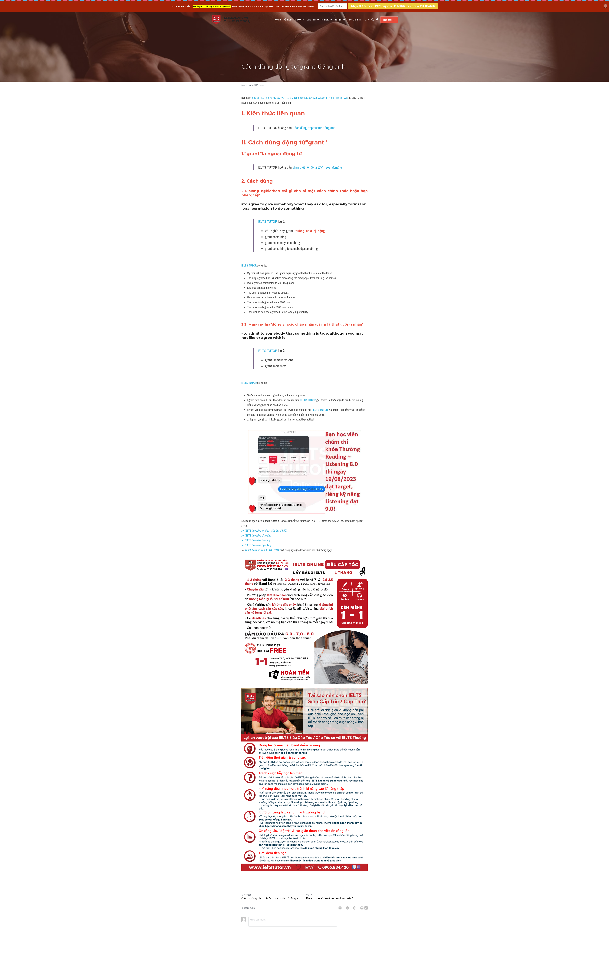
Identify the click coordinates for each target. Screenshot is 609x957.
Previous (247, 894)
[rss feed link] (366, 908)
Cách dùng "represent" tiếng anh (313, 127)
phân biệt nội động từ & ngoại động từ (317, 167)
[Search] (372, 19)
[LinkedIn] (354, 908)
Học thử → (389, 19)
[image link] (216, 19)
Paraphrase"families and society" (329, 898)
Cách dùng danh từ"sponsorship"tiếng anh (271, 898)
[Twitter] (347, 908)
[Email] (361, 908)
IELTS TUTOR (267, 221)
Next (308, 894)
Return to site (249, 908)
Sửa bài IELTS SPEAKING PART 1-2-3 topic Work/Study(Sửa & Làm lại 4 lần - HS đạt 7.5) (300, 98)
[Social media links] (377, 19)
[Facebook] (340, 908)
